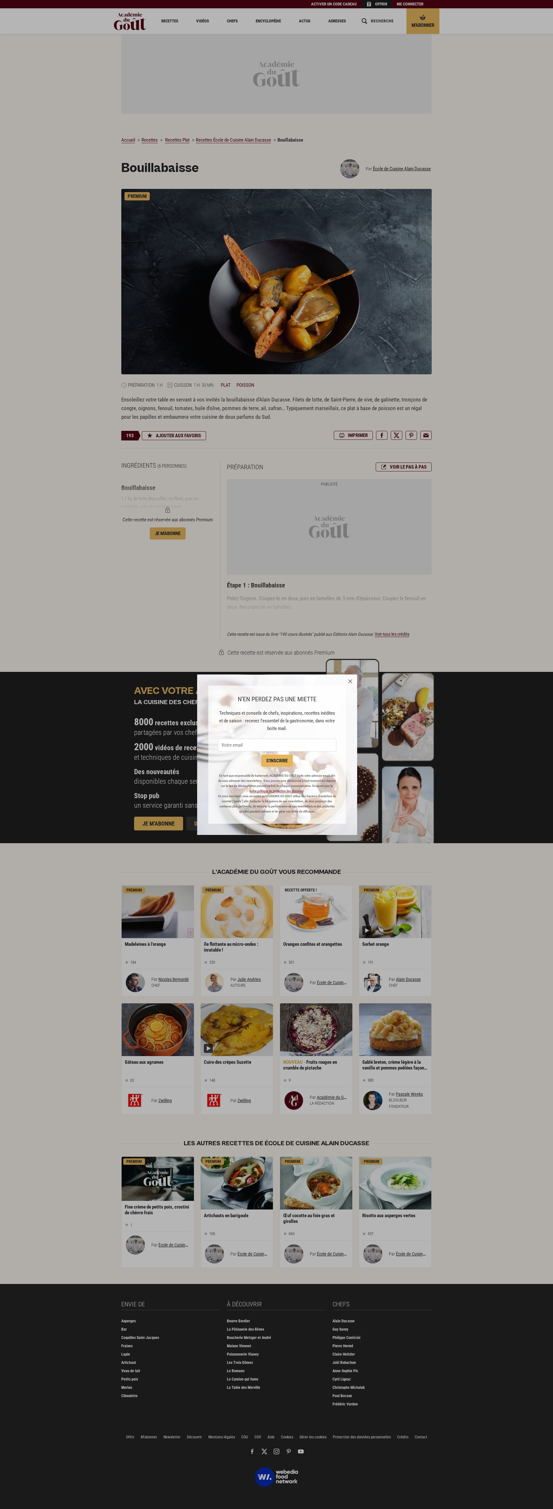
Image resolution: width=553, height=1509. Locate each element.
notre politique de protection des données (276, 791)
